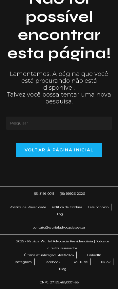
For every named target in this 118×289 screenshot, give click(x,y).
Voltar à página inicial (59, 149)
